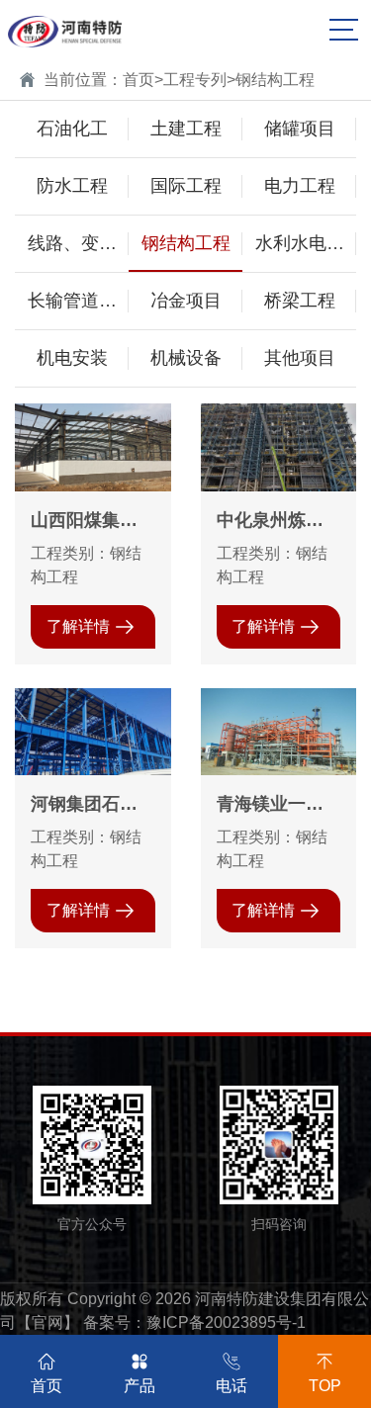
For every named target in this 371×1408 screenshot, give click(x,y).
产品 (139, 1385)
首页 (138, 79)
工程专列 (195, 79)
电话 (231, 1385)
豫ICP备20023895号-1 (226, 1322)
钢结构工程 (275, 79)
